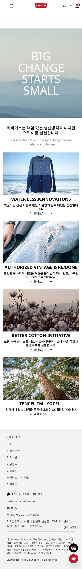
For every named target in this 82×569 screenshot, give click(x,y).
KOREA (73, 527)
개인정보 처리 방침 (18, 477)
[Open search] (64, 5)
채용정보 (12, 464)
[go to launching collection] (12, 5)
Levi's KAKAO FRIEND (26, 494)
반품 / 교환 (13, 450)
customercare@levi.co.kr (22, 501)
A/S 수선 (12, 457)
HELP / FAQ (14, 437)
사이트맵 (12, 484)
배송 (9, 444)
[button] (77, 5)
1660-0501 (13, 508)
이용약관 (12, 471)
